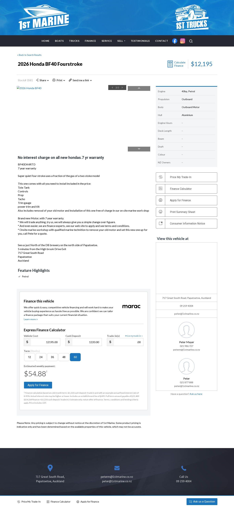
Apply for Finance (90, 501)
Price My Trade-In (31, 501)
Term (32, 350)
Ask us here (196, 393)
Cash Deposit (73, 335)
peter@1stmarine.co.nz (186, 313)
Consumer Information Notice (187, 223)
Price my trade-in (133, 336)
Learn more (30, 319)
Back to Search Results (30, 55)
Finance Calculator (181, 188)
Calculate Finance (179, 64)
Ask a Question (204, 501)
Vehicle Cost (31, 335)
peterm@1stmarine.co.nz (186, 349)
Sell (120, 40)
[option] (71, 88)
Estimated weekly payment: (39, 366)
